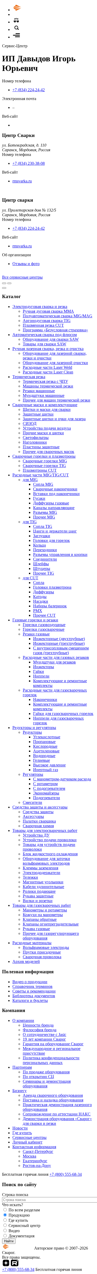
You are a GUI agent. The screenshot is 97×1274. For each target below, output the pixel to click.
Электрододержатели (41, 872)
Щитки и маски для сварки (47, 409)
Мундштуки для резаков (54, 662)
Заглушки (41, 536)
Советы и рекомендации (34, 991)
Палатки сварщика (39, 821)
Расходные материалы (31, 943)
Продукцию (19, 1215)
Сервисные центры (29, 1137)
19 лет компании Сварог (44, 1039)
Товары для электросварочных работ (44, 830)
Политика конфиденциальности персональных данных (51, 1060)
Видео (14, 1231)
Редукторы (32, 732)
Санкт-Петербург (38, 1151)
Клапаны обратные (40, 919)
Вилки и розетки (38, 900)
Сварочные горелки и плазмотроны (44, 456)
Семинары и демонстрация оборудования (47, 1083)
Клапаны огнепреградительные (51, 924)
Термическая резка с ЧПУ (45, 381)
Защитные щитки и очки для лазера (54, 419)
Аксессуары (33, 816)
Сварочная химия (38, 826)
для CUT (30, 578)
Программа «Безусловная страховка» (55, 330)
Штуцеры (41, 568)
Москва (29, 1156)
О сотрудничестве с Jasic (44, 1034)
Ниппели (41, 676)
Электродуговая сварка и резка (39, 306)
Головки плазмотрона (52, 587)
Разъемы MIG (45, 512)
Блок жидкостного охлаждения (50, 854)
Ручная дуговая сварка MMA (48, 311)
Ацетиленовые (46, 751)
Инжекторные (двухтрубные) (59, 638)
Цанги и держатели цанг (55, 531)
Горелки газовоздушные (44, 624)
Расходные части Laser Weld (47, 367)
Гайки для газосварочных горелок (63, 713)
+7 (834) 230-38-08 (28, 163)
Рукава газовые (36, 929)
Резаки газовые (36, 634)
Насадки (40, 601)
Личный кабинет (27, 1142)
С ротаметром (45, 784)
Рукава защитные (38, 896)
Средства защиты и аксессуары (40, 807)
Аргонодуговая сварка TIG (47, 320)
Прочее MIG (44, 517)
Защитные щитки (38, 414)
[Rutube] (14, 1265)
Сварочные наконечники (55, 489)
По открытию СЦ (38, 1076)
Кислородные (45, 746)
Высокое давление (49, 765)
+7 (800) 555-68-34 (65, 1174)
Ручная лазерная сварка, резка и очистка (48, 348)
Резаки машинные (39, 391)
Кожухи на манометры (43, 914)
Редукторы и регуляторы (34, 727)
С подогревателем (49, 788)
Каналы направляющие (53, 507)
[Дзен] (6, 1265)
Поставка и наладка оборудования (53, 1100)
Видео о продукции (29, 982)
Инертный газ (45, 769)
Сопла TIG (42, 526)
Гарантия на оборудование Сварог (53, 1044)
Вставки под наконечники (56, 493)
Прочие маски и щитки (43, 433)
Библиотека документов (33, 996)
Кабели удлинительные (43, 886)
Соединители (45, 559)
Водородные (44, 755)
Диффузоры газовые (51, 503)
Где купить (22, 1133)
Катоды (40, 596)
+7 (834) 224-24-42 (28, 90)
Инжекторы (43, 667)
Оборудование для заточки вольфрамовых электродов (46, 860)
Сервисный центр (24, 1225)
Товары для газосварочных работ (41, 905)
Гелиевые (41, 760)
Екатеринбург (35, 1161)
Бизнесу (19, 1090)
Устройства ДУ (36, 835)
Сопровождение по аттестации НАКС (57, 1114)
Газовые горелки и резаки (35, 620)
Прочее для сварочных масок (48, 451)
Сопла (38, 582)
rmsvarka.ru (22, 181)
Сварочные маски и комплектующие (44, 405)
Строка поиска (15, 1194)
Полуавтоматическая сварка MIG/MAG (57, 316)
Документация (21, 1236)
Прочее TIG (43, 573)
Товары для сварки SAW (44, 344)
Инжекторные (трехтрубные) (59, 643)
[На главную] (31, 10)
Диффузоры (43, 592)
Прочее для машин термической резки (56, 400)
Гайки (38, 671)
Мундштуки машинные (43, 395)
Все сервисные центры (22, 277)
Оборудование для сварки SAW (51, 339)
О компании (23, 1020)
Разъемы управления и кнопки (60, 554)
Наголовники (35, 442)
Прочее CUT (44, 615)
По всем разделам (24, 1210)
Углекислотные (46, 737)
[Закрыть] (4, 288)
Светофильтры (36, 437)
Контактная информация (34, 1147)
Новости (20, 1128)
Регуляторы (33, 774)
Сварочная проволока (42, 957)
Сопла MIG (43, 484)
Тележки (30, 877)
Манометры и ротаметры (45, 910)
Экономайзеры (46, 793)
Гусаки (39, 498)
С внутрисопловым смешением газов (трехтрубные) (61, 650)
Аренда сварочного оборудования (53, 1095)
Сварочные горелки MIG (45, 461)
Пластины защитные (41, 447)
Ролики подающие (39, 891)
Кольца (39, 545)
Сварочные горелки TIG (44, 465)
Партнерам (22, 1067)
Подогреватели (46, 798)
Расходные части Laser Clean (48, 372)
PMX (37, 610)
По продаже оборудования (46, 1072)
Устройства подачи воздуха (47, 428)
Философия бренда (39, 1030)
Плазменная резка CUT (43, 325)
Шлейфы (41, 564)
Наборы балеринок (50, 606)
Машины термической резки (48, 386)
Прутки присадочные (42, 952)
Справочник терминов (32, 986)
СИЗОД (29, 423)
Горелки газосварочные (43, 629)
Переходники (45, 550)
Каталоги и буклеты (30, 1000)
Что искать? (12, 1205)
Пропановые (44, 741)
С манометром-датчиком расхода (62, 779)
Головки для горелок (51, 540)
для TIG (30, 522)
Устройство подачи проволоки (50, 840)
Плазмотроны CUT (40, 470)
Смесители (32, 802)
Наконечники (45, 699)
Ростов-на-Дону (37, 1165)
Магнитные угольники (43, 882)
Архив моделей (26, 961)
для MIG (30, 479)
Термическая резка (28, 377)
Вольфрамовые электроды (46, 947)
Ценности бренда (38, 1025)
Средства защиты (38, 812)
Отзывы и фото (26, 263)
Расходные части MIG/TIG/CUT (40, 475)
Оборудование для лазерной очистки (55, 362)
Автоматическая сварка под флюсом (44, 334)
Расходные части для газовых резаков (56, 657)
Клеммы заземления (40, 868)
